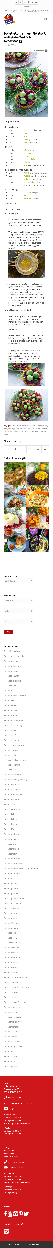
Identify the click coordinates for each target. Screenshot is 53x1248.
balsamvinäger (30, 159)
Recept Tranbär (11, 1031)
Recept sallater (11, 972)
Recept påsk (10, 932)
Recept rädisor (11, 962)
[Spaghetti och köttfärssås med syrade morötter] (15, 496)
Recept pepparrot (12, 903)
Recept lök (9, 829)
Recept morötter (12, 873)
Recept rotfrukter (12, 957)
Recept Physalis (11, 908)
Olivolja (27, 162)
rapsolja (27, 139)
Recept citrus (10, 705)
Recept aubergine (12, 666)
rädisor (27, 176)
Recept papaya (11, 888)
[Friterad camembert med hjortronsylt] (15, 540)
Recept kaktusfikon (13, 794)
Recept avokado (11, 670)
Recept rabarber (12, 942)
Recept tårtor (10, 1036)
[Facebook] (16, 2)
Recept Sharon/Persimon (15, 977)
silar (25, 142)
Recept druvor (11, 715)
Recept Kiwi (9, 804)
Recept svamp (11, 1011)
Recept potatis (11, 918)
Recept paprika (11, 893)
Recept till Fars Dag (13, 725)
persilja (31, 428)
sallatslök (28, 179)
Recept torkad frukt (13, 1021)
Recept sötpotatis (12, 1016)
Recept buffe (10, 685)
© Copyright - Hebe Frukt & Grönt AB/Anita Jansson (22, 1244)
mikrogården (13, 428)
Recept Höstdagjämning (15, 779)
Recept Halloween (12, 774)
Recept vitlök (10, 1051)
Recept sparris (11, 992)
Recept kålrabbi (11, 819)
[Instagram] (24, 2)
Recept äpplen (11, 1066)
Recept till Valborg (12, 1041)
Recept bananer (11, 675)
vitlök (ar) (28, 150)
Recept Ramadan (12, 947)
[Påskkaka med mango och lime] (37, 473)
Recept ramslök (11, 952)
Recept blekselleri (12, 680)
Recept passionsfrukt (14, 898)
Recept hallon (10, 769)
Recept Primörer (12, 923)
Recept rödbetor (12, 967)
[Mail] (36, 2)
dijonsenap (29, 153)
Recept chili (9, 700)
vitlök (6, 434)
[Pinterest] (28, 2)
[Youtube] (20, 2)
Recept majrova (11, 834)
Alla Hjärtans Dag (12, 651)
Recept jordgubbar (13, 789)
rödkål (26, 172)
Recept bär (9, 690)
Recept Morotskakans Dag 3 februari (21, 868)
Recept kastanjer (12, 799)
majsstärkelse (30, 133)
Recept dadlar (10, 710)
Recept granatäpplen (14, 745)
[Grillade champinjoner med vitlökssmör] (15, 473)
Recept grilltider (11, 750)
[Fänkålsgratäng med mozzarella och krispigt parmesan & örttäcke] (37, 496)
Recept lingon (10, 824)
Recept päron (10, 937)
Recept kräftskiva (12, 809)
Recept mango (11, 843)
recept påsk (9, 431)
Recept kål (9, 814)
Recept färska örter (13, 740)
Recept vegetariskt (13, 1046)
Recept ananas (11, 661)
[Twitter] (32, 2)
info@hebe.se (14, 1109)
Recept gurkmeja (12, 764)
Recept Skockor (11, 982)
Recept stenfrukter (13, 1007)
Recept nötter (10, 883)
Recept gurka (10, 754)
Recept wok (9, 1061)
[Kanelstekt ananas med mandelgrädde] (37, 518)
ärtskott (27, 198)
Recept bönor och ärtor (15, 695)
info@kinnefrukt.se (16, 1167)
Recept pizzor (10, 913)
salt (25, 136)
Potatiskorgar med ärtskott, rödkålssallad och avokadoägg (25, 37)
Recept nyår (9, 878)
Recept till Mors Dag (13, 863)
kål (46, 426)
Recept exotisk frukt (13, 720)
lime (26, 195)
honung (27, 156)
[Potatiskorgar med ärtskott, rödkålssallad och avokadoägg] (26, 116)
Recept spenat (11, 997)
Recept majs (10, 838)
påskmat (23, 428)
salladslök (25, 431)
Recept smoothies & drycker (17, 987)
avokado (28, 192)
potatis (37, 428)
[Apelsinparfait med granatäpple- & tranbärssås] (15, 518)
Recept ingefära (11, 784)
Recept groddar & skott (15, 759)
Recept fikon (10, 730)
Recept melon (10, 853)
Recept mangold (11, 848)
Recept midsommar (13, 858)
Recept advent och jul (14, 656)
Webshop (27, 7)
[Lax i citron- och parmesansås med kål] (37, 540)
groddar (40, 426)
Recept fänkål (10, 735)
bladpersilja (29, 182)
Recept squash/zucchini (15, 1002)
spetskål (42, 431)
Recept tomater (11, 1026)
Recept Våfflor (11, 1056)
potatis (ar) (29, 130)
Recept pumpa (11, 927)
